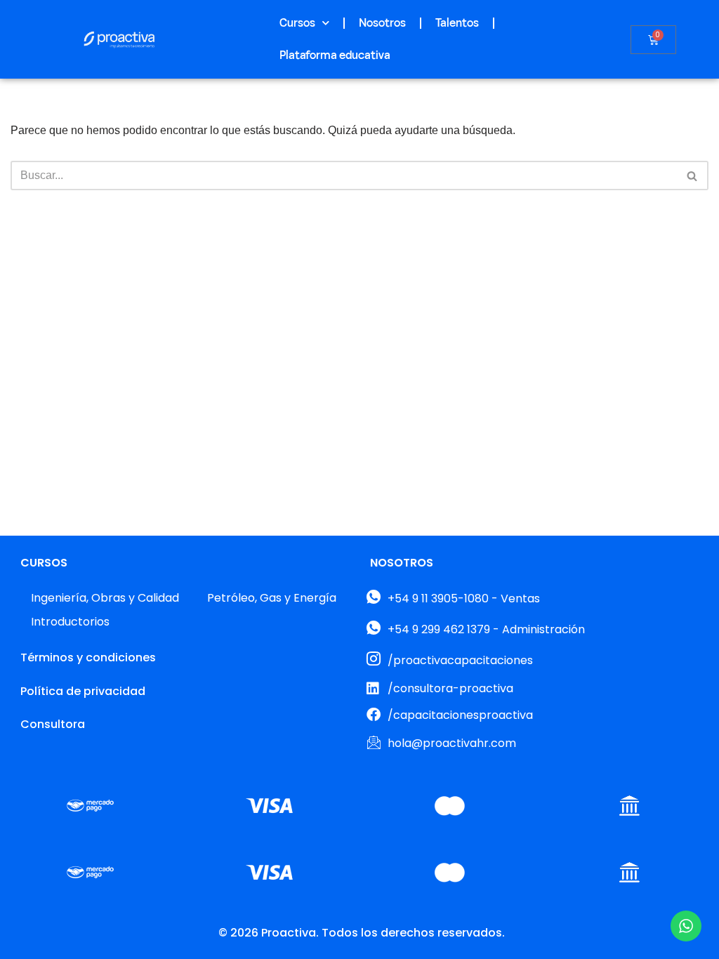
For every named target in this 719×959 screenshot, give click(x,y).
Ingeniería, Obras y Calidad (105, 598)
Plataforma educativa (334, 55)
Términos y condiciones (88, 657)
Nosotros (382, 23)
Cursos (297, 23)
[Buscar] (692, 175)
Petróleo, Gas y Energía (271, 598)
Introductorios (70, 622)
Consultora (52, 724)
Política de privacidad (82, 691)
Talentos (457, 23)
